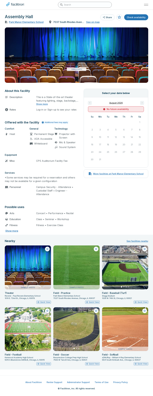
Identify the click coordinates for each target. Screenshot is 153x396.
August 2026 (116, 103)
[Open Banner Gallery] (76, 55)
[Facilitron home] (15, 6)
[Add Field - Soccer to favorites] (96, 310)
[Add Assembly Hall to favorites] (119, 17)
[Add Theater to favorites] (47, 249)
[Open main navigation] (146, 5)
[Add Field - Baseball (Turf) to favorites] (144, 249)
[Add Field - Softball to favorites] (144, 310)
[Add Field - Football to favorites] (47, 310)
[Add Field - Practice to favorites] (96, 249)
